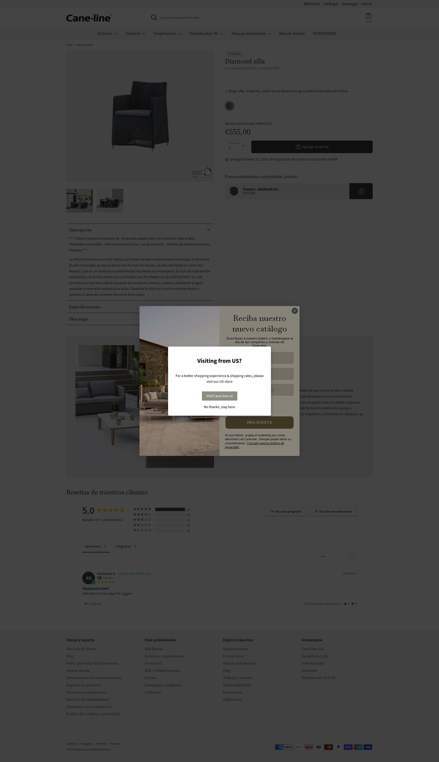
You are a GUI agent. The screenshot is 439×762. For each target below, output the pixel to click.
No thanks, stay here (219, 407)
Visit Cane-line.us (219, 396)
